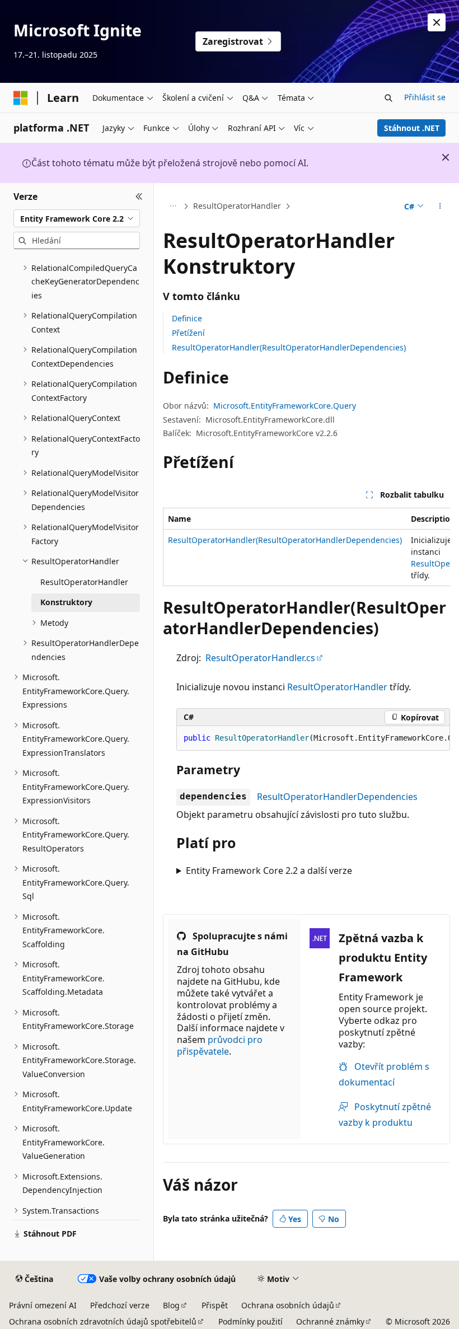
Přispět (215, 1305)
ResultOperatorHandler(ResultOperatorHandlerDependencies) (289, 347)
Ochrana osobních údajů (287, 1305)
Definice (187, 318)
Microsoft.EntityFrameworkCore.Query (284, 405)
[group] (306, 547)
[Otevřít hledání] (388, 98)
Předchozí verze (119, 1305)
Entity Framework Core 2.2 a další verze (269, 870)
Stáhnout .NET (411, 128)
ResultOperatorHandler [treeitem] (84, 582)
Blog (171, 1305)
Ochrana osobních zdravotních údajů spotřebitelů (102, 1321)
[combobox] (76, 218)
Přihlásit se (425, 97)
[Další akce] (440, 207)
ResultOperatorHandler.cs (260, 658)
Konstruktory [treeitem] (66, 602)
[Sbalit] (139, 196)
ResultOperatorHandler (237, 205)
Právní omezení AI (43, 1305)
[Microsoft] (20, 98)
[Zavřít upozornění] (437, 22)
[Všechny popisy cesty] (172, 207)
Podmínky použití (250, 1321)
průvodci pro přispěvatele (220, 1045)
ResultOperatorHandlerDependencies (337, 796)
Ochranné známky (330, 1321)
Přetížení (188, 332)
